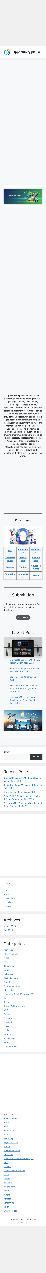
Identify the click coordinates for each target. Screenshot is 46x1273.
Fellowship (8, 974)
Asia (6, 962)
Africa (6, 958)
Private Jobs (9, 1022)
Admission (8, 950)
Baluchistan (9, 966)
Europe (7, 970)
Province (8, 1026)
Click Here (23, 617)
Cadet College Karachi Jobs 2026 (19, 792)
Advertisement (11, 954)
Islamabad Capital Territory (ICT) (19, 994)
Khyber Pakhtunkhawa (14, 1006)
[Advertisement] (23, 23)
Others (7, 1014)
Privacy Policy (10, 898)
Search (7, 752)
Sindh (6, 1042)
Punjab (7, 1030)
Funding (23, 567)
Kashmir (7, 1002)
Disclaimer (8, 902)
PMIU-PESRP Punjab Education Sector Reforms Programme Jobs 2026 (24, 688)
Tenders (10, 567)
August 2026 (10, 926)
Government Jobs (12, 986)
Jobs (10, 551)
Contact (7, 906)
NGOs (6, 1010)
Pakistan (8, 1018)
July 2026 (8, 930)
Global (7, 982)
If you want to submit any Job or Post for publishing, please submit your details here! (22, 607)
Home (6, 890)
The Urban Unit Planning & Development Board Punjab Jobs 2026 (23, 700)
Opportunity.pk (24, 52)
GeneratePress (23, 1222)
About (6, 894)
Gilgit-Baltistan (11, 978)
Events (36, 575)
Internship (8, 990)
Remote (7, 1034)
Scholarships (10, 1038)
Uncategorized (10, 1046)
